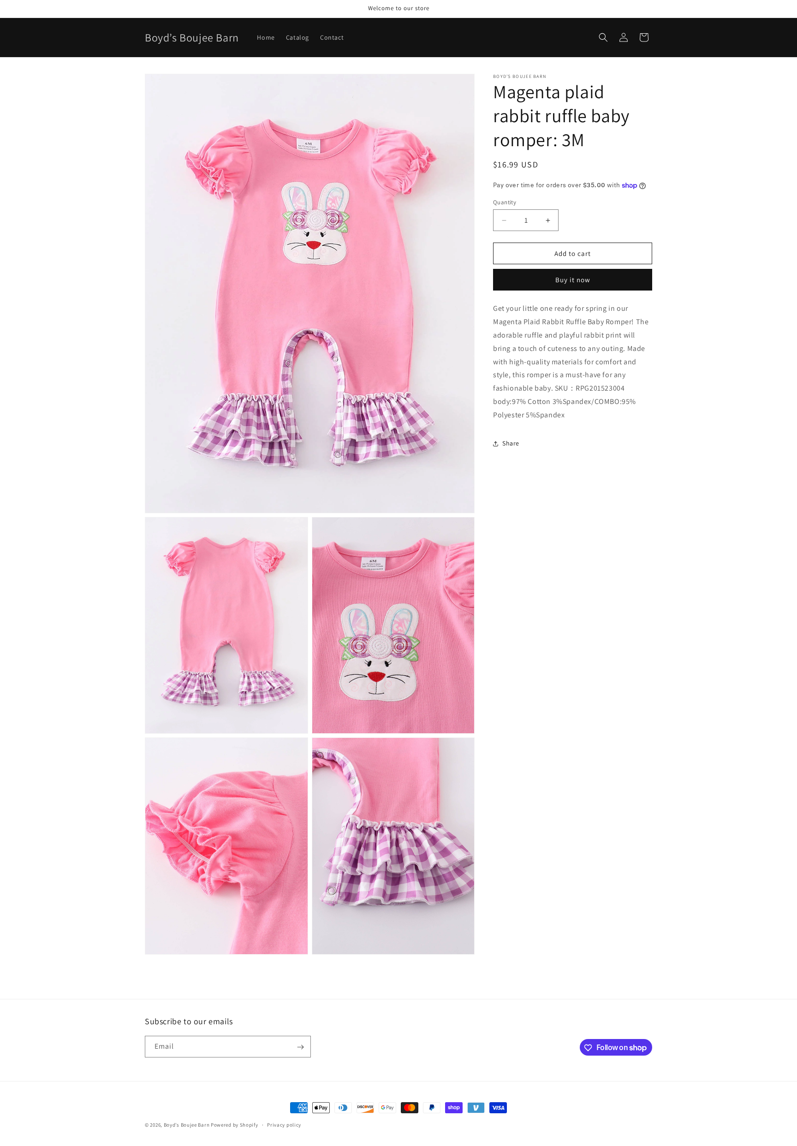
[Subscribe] (300, 1047)
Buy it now (572, 280)
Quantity (504, 202)
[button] (603, 37)
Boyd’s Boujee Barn (187, 1125)
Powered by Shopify (234, 1125)
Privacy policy (284, 1124)
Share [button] (510, 443)
